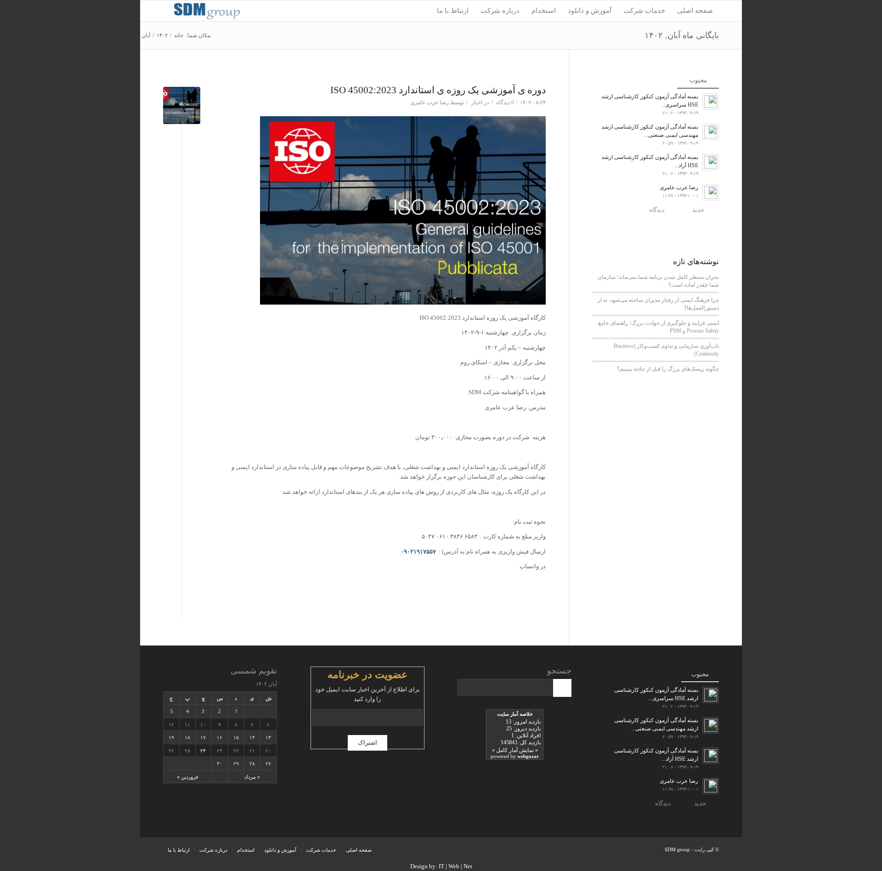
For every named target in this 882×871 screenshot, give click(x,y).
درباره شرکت (213, 850)
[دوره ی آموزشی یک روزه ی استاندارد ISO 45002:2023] (181, 105)
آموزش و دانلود (280, 850)
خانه (178, 35)
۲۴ (203, 750)
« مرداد (252, 776)
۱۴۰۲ (162, 35)
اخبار (476, 102)
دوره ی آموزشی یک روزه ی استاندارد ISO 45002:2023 (438, 90)
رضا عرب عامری (429, 102)
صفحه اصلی (359, 850)
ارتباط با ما (179, 850)
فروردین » (187, 776)
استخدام (245, 850)
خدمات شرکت (321, 850)
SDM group (677, 849)
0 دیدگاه (504, 102)
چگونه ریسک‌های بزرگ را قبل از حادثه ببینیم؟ (668, 369)
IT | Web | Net (455, 866)
